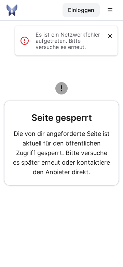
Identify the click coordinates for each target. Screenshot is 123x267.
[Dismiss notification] (110, 36)
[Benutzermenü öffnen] (110, 10)
